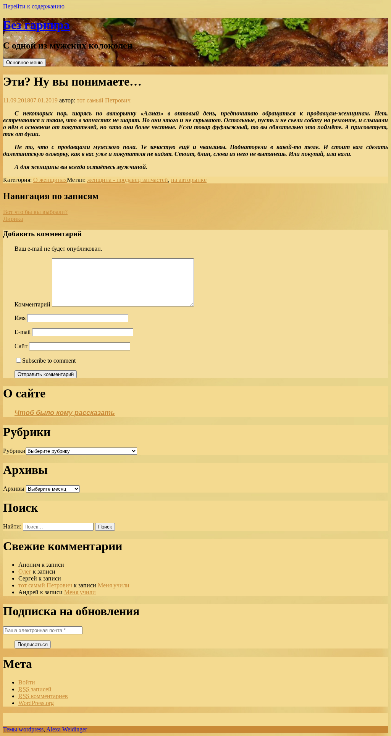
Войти (26, 682)
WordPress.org (36, 703)
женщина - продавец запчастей (127, 180)
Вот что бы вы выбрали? (35, 212)
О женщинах (50, 180)
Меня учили (113, 585)
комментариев (43, 696)
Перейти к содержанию (34, 6)
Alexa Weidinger (66, 729)
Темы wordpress (23, 729)
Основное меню (24, 62)
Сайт (21, 346)
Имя (20, 318)
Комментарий (32, 304)
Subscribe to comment (49, 360)
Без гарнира (36, 25)
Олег (24, 571)
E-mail (23, 332)
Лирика (13, 219)
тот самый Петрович (104, 100)
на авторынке (189, 180)
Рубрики (14, 450)
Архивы (13, 488)
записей (35, 689)
